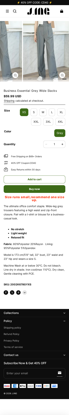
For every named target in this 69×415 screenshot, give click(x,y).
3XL (48, 121)
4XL (60, 121)
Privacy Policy (11, 340)
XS (24, 112)
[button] (7, 11)
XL (61, 112)
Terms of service (13, 347)
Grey (60, 133)
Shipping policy (12, 327)
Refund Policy (11, 334)
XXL (36, 121)
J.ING (14, 393)
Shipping (9, 100)
